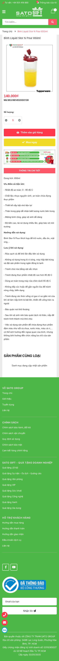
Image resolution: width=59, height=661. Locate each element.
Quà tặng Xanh (9, 502)
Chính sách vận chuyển (13, 433)
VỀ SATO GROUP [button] (12, 388)
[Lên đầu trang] (53, 643)
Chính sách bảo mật (12, 444)
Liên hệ (5, 410)
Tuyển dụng (8, 404)
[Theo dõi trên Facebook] (5, 567)
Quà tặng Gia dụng (11, 508)
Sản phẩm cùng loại (22, 356)
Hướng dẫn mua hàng (13, 522)
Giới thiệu (6, 398)
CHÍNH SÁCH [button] (10, 422)
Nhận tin (28, 610)
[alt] (29, 157)
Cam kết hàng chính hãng (15, 450)
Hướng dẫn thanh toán (13, 528)
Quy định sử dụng (11, 439)
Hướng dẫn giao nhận (13, 534)
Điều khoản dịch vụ (11, 540)
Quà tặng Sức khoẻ (11, 490)
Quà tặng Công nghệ (12, 496)
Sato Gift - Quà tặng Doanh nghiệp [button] (27, 462)
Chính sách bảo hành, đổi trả (16, 427)
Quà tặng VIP (8, 485)
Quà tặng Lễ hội (10, 467)
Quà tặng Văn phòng (12, 479)
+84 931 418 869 (20, 2)
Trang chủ (7, 393)
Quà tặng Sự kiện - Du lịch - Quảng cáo (21, 473)
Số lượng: (9, 112)
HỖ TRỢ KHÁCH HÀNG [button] (16, 517)
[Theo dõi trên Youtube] (13, 567)
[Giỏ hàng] (53, 13)
